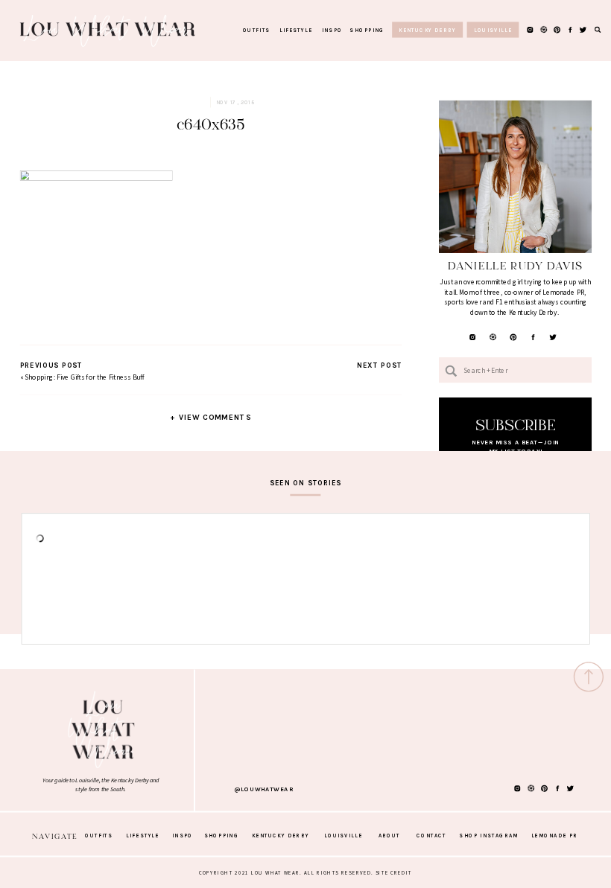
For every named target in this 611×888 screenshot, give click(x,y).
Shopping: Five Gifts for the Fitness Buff (85, 376)
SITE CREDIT (394, 872)
